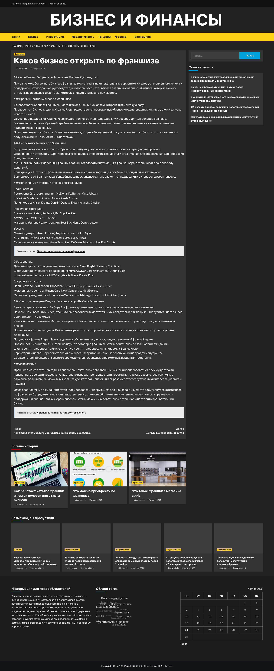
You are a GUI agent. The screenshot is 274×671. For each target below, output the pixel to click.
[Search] (261, 36)
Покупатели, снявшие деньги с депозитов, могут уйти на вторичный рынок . (224, 118)
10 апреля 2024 (95, 500)
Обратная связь (57, 3)
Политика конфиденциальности (28, 3)
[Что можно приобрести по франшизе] (98, 469)
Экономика (142, 36)
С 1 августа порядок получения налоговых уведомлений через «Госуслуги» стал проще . (225, 108)
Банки (15, 36)
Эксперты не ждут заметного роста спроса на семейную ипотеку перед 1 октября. (225, 98)
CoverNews (150, 665)
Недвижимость (83, 36)
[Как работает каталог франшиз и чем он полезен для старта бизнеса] (39, 469)
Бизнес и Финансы (136, 19)
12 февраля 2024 (37, 68)
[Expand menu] (22, 37)
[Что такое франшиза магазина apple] (157, 469)
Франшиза (19, 54)
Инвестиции (55, 36)
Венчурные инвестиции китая (165, 430)
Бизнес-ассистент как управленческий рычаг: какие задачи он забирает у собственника (222, 78)
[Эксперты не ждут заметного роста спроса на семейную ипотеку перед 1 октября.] (137, 538)
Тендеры (104, 36)
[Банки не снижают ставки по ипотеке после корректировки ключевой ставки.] (86, 538)
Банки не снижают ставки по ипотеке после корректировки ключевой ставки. (217, 88)
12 (209, 616)
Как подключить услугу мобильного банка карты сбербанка (52, 430)
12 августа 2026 (37, 568)
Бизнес (33, 36)
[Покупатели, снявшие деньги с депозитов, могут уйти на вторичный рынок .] (238, 538)
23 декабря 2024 (37, 504)
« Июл (183, 643)
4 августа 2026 (87, 568)
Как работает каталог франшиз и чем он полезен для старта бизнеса (39, 495)
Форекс (120, 36)
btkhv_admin (21, 68)
